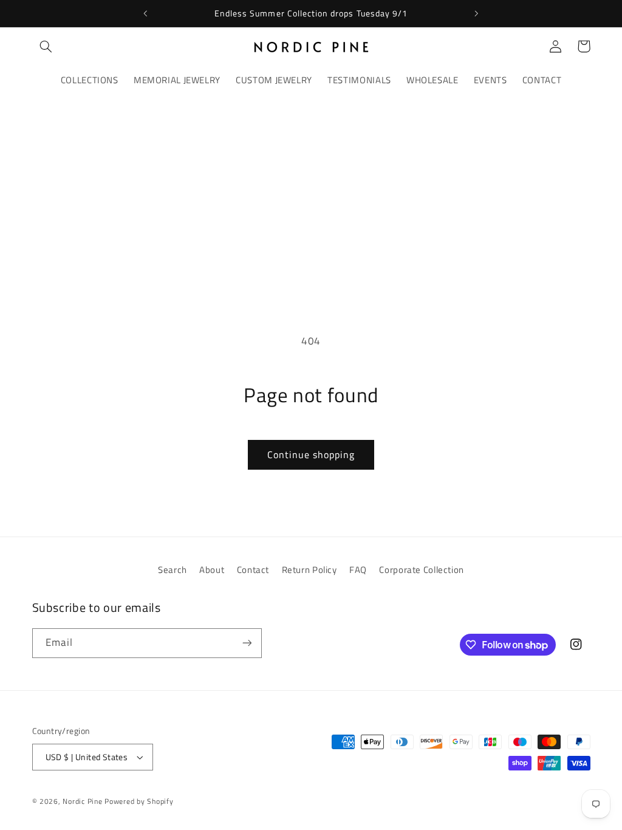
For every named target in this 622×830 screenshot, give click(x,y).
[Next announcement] (476, 13)
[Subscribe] (247, 643)
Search (172, 570)
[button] (46, 46)
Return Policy (309, 570)
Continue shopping (311, 454)
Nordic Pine (82, 801)
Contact (253, 570)
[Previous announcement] (145, 13)
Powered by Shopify (138, 801)
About (211, 570)
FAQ (358, 570)
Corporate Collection (421, 570)
